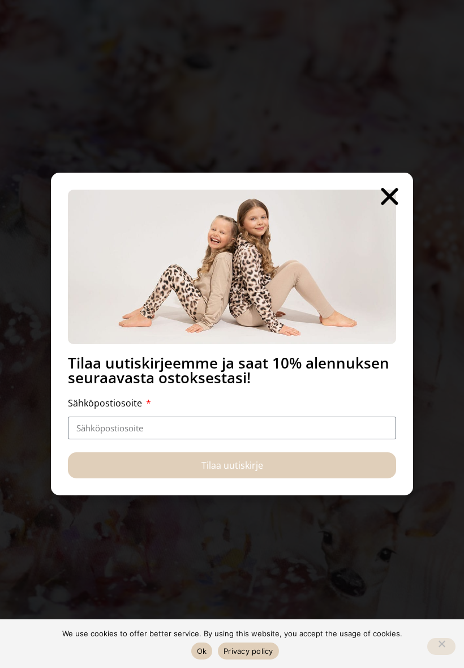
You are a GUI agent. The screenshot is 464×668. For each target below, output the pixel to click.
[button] (389, 196)
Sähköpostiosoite (106, 403)
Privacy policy (248, 651)
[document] (232, 334)
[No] (441, 646)
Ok (202, 651)
